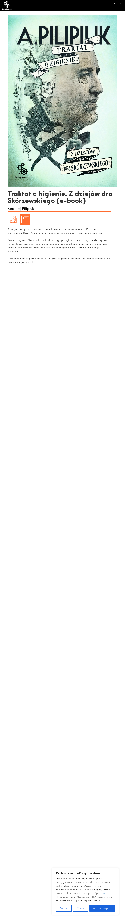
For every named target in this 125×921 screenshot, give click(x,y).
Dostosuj (64, 908)
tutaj (104, 893)
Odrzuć (80, 908)
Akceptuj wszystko (102, 908)
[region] (85, 891)
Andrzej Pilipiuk (21, 209)
